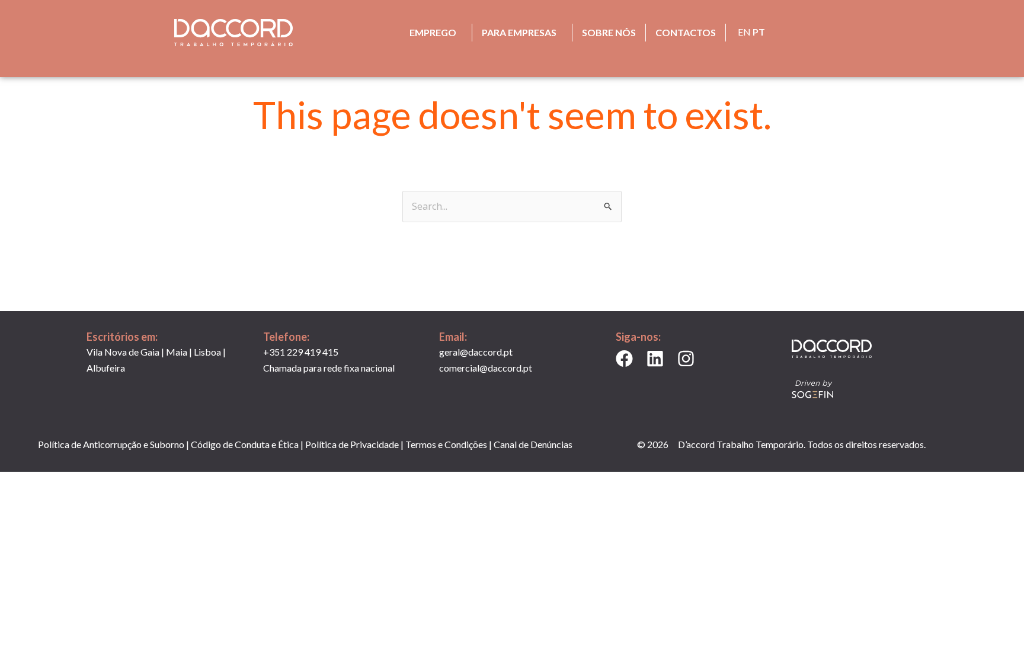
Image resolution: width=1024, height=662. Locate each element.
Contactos (685, 32)
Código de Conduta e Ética (245, 444)
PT (759, 31)
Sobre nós (609, 32)
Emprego (432, 32)
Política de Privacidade (352, 444)
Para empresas (519, 32)
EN (744, 31)
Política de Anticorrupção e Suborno (111, 444)
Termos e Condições (446, 444)
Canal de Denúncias (533, 444)
